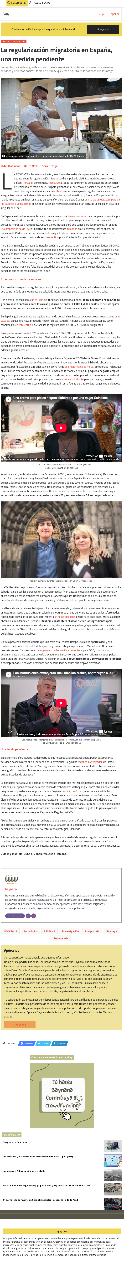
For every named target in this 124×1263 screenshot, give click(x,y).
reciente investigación (90, 761)
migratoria (93, 931)
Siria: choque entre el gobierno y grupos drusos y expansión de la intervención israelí (46, 1185)
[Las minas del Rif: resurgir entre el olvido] (113, 1175)
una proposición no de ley (15, 228)
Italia (59, 191)
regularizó (54, 182)
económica (31, 931)
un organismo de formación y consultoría (60, 650)
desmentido (52, 237)
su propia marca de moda (79, 366)
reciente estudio (24, 324)
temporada (61, 938)
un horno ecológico (65, 616)
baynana (11, 889)
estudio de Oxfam (73, 791)
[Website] (33, 915)
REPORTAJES (20, 41)
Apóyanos (20, 1025)
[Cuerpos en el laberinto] (113, 1146)
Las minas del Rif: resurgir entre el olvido (23, 1171)
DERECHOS (7, 41)
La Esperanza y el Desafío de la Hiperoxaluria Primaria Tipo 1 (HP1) (37, 1156)
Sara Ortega (50, 166)
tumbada (72, 228)
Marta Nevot (32, 166)
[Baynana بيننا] (6, 14)
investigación (71, 931)
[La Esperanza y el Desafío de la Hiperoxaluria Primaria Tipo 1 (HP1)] (113, 1160)
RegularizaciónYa (77, 216)
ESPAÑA (50, 931)
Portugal (28, 182)
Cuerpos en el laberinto (14, 1142)
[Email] (28, 915)
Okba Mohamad (11, 166)
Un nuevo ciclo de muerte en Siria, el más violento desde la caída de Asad (40, 1200)
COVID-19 (11, 931)
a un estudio (36, 299)
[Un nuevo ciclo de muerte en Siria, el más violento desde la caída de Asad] (113, 1204)
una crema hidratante (71, 379)
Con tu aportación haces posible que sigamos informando (60, 29)
